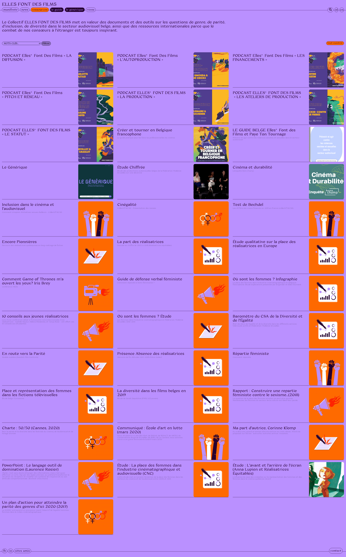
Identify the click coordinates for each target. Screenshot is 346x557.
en (341, 10)
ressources (40, 9)
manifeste (10, 9)
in (10, 551)
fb (4, 551)
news (24, 9)
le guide (56, 9)
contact (335, 550)
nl (336, 10)
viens (90, 9)
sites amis (22, 551)
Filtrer (46, 43)
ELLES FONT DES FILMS (29, 4)
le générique (74, 9)
